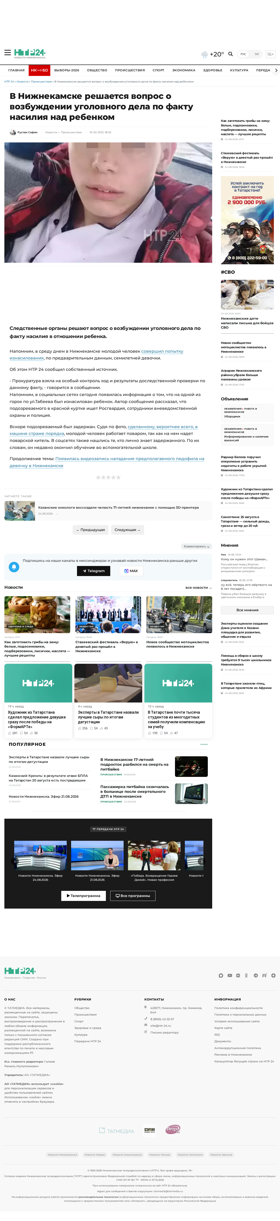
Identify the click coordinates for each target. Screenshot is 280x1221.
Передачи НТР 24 (87, 1041)
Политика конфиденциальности (238, 1008)
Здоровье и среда (87, 1028)
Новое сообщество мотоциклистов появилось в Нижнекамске (243, 347)
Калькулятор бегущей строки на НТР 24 (244, 1061)
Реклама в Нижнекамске (233, 1054)
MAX (134, 571)
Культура (239, 70)
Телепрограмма (85, 896)
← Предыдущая (90, 530)
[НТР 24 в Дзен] (273, 975)
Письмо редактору (164, 1032)
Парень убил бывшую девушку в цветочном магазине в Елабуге (243, 595)
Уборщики (232, 416)
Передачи (265, 70)
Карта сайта (223, 1028)
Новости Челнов (159, 1154)
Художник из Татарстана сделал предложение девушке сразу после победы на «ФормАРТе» (247, 493)
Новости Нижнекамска (62, 1154)
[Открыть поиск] (230, 54)
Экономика (184, 70)
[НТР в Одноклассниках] (247, 975)
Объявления (233, 408)
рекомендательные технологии (99, 1196)
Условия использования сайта (237, 1021)
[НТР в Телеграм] (256, 975)
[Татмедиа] (116, 1131)
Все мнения (247, 610)
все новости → (199, 587)
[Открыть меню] (7, 52)
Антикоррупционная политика (237, 1048)
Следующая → (128, 530)
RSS (217, 1034)
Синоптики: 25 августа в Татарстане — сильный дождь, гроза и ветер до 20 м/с (245, 521)
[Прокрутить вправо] (275, 70)
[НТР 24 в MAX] (221, 975)
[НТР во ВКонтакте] (238, 975)
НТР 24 (9, 81)
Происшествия (130, 70)
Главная (16, 70)
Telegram (96, 571)
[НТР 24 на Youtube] (230, 975)
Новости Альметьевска (127, 1154)
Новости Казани (95, 1154)
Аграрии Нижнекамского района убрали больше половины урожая (241, 375)
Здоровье (212, 70)
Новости (22, 81)
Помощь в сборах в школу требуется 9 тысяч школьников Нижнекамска (246, 660)
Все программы (135, 896)
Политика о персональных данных (240, 1014)
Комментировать (195, 546)
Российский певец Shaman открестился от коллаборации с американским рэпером (243, 568)
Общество (97, 70)
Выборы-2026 (66, 70)
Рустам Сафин (27, 132)
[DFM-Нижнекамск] (149, 1131)
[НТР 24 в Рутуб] (264, 975)
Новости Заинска (221, 1154)
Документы (222, 1041)
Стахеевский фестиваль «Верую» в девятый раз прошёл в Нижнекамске (247, 157)
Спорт (158, 70)
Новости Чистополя (190, 1154)
